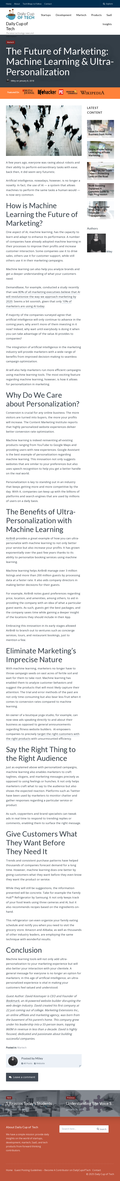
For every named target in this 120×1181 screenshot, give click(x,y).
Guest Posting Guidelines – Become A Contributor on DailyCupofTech (52, 1170)
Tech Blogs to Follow (32, 3)
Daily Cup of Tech (17, 26)
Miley (13, 80)
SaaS (109, 15)
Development (63, 15)
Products (96, 15)
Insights (107, 24)
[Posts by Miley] (13, 1062)
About (17, 3)
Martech (81, 15)
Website (40, 1063)
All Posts (27, 1063)
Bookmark (12, 1001)
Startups (46, 15)
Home (8, 3)
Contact (48, 3)
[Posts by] (8, 80)
